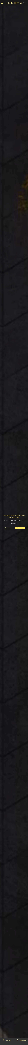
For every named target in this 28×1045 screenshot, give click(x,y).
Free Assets (7, 528)
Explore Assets (20, 528)
